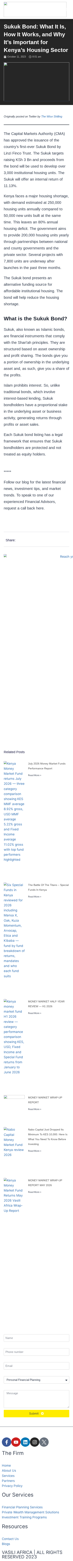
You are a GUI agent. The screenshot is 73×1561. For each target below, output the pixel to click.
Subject (8, 1373)
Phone (7, 1345)
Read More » (34, 775)
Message (9, 1387)
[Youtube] (16, 1442)
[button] (65, 9)
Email (7, 1359)
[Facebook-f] (6, 1442)
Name (7, 1331)
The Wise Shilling (51, 116)
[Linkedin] (25, 1442)
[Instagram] (34, 1442)
